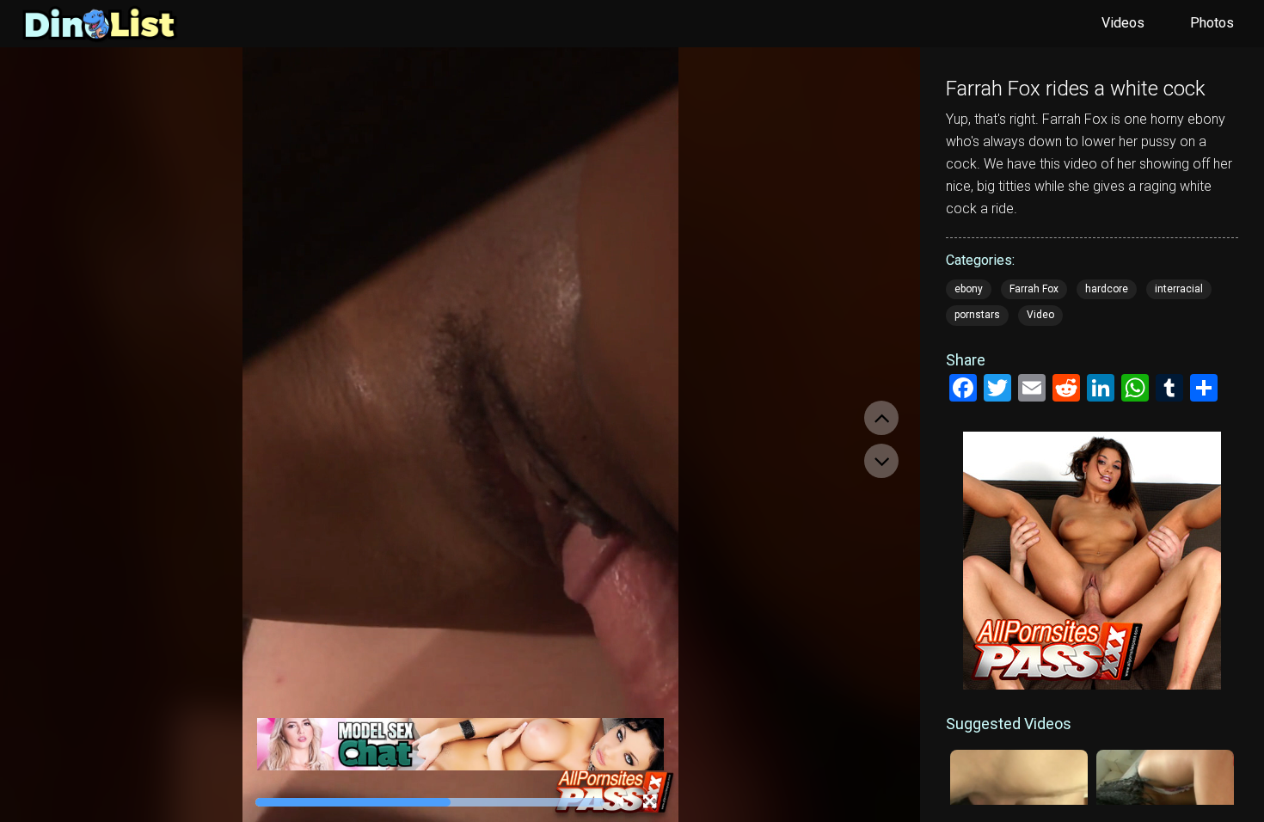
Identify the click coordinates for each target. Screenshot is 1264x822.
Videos (1122, 23)
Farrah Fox (1033, 289)
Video (1040, 315)
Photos (1212, 23)
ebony (968, 289)
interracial (1179, 289)
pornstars (977, 315)
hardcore (1106, 289)
